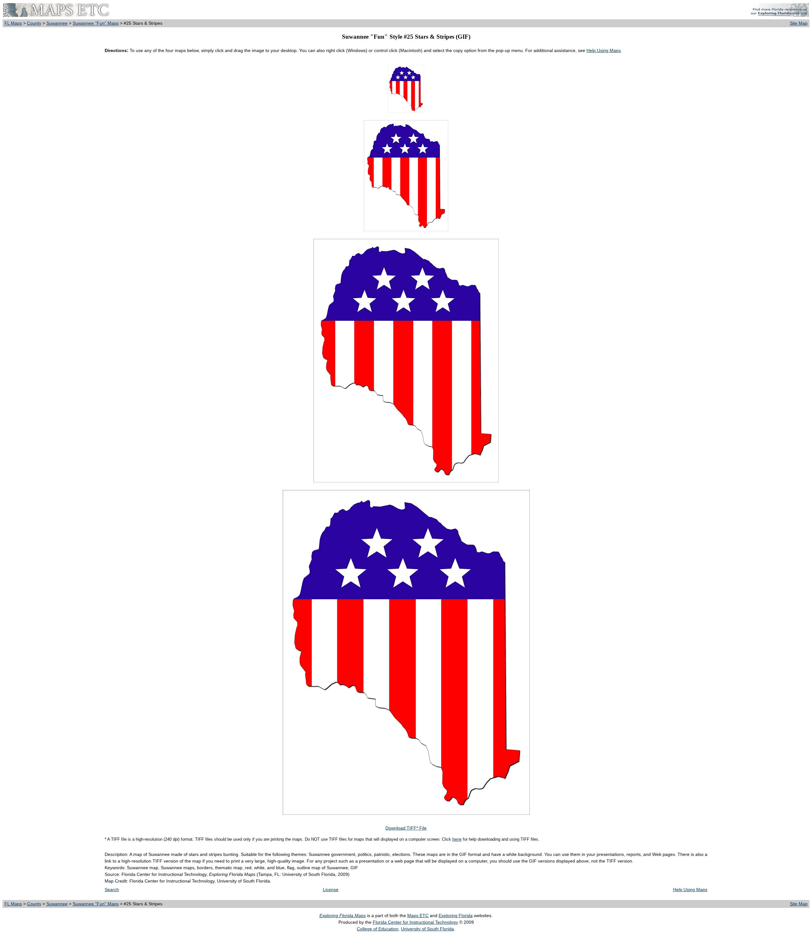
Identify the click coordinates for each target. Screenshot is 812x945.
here (457, 839)
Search (112, 889)
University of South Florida (427, 928)
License (330, 889)
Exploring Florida (456, 915)
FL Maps (13, 23)
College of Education (377, 928)
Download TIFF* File (406, 828)
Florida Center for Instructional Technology (415, 922)
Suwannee (57, 23)
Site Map (799, 23)
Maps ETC (418, 915)
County (34, 23)
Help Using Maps (603, 50)
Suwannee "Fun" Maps (96, 23)
